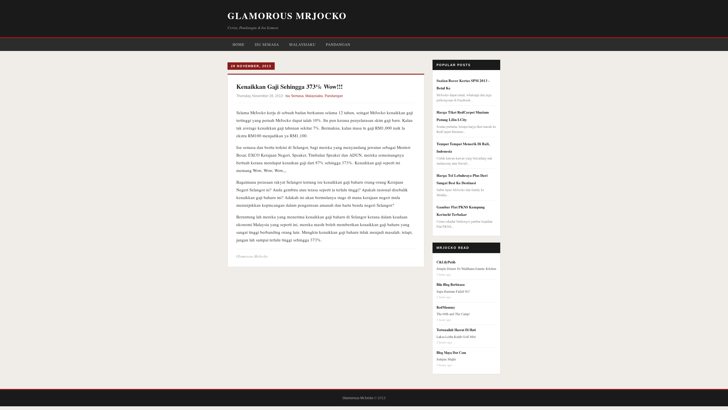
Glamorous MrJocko (287, 15)
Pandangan (338, 44)
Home (239, 44)
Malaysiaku (302, 44)
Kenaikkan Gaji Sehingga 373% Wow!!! (289, 86)
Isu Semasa (267, 44)
